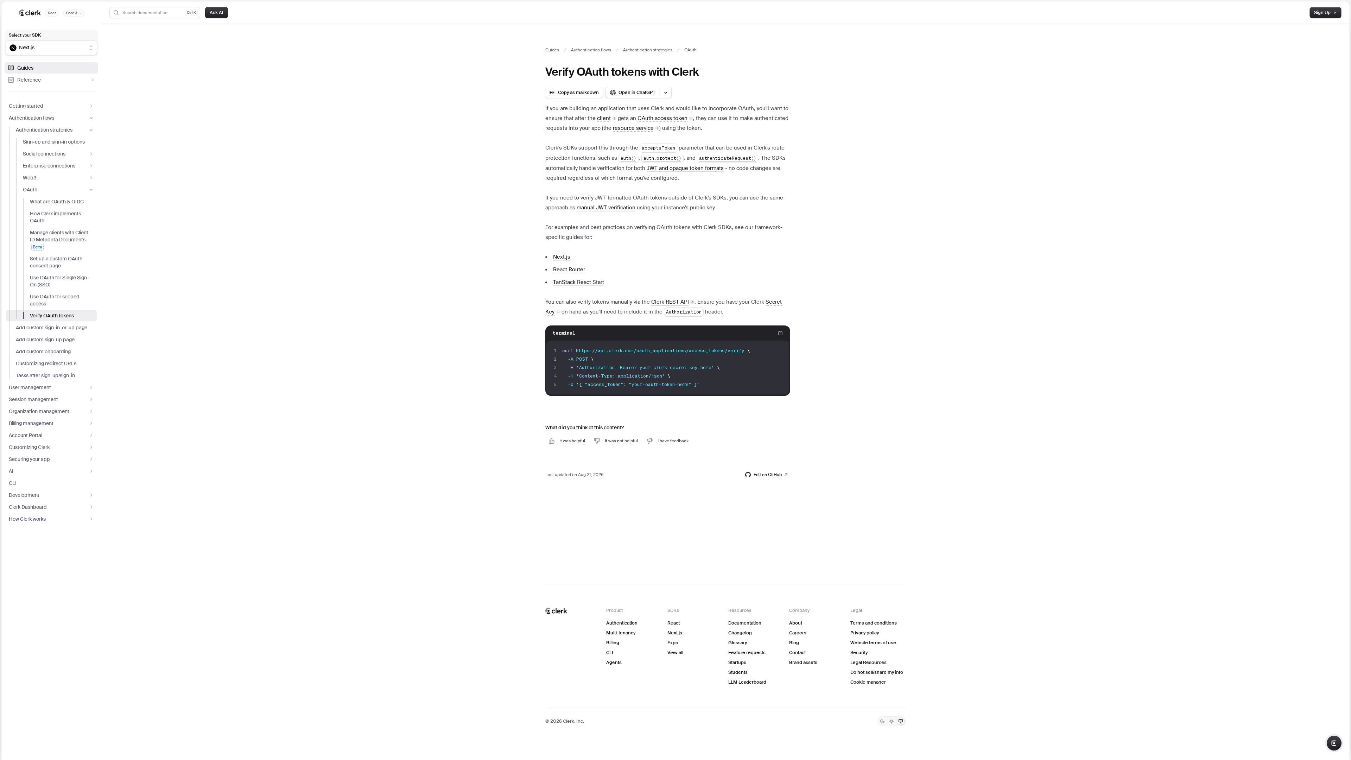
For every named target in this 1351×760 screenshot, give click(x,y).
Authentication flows (31, 118)
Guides (25, 68)
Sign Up (1322, 12)
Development (24, 495)
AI (11, 471)
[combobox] (47, 47)
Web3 (30, 177)
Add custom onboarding (43, 351)
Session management (33, 399)
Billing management (31, 423)
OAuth (30, 189)
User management (30, 387)
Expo (672, 642)
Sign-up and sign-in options (54, 142)
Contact (797, 652)
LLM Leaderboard (747, 682)
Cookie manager (868, 682)
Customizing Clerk (29, 447)
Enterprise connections (49, 166)
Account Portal (25, 435)
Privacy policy (864, 632)
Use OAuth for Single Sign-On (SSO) (59, 281)
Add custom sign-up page (45, 339)
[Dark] (882, 721)
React (673, 623)
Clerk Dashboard (28, 507)
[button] (606, 118)
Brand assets (803, 662)
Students (738, 672)
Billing (612, 642)
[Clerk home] (556, 611)
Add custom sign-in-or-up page (51, 327)
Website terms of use (873, 642)
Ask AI (216, 12)
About (795, 623)
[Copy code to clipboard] (780, 333)
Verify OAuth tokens (52, 315)
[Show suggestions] (91, 48)
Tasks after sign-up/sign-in (45, 375)
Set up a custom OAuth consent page (56, 262)
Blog (794, 642)
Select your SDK (25, 35)
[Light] (891, 721)
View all (675, 652)
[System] (900, 721)
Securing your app (29, 459)
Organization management (39, 411)
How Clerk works (27, 519)
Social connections (44, 154)
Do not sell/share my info (876, 672)
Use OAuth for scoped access (55, 300)
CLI (13, 483)
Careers (797, 632)
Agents (614, 662)
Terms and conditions (873, 623)
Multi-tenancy (620, 632)
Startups (737, 662)
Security (859, 652)
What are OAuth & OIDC (57, 201)
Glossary (737, 642)
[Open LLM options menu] (665, 92)
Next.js (674, 632)
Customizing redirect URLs (46, 363)
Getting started (26, 106)
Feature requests (747, 652)
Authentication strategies (44, 130)
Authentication (622, 623)
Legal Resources (868, 662)
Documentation (744, 623)
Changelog (740, 632)
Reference (29, 80)
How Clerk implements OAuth (55, 217)
